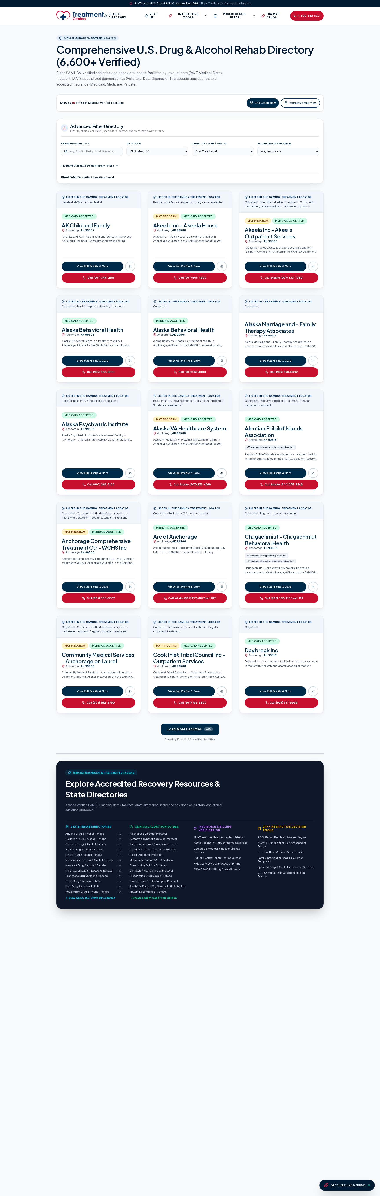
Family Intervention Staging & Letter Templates (280, 859)
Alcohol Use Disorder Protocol (148, 834)
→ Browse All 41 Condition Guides (153, 898)
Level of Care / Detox (209, 143)
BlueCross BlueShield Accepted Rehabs (218, 837)
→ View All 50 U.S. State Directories (90, 898)
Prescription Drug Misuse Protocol (151, 876)
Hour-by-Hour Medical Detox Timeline (281, 852)
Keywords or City (75, 143)
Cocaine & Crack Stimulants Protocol (153, 849)
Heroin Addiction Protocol (146, 855)
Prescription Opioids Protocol (148, 865)
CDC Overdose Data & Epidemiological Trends (281, 874)
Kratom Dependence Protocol (148, 892)
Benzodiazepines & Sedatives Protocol (154, 844)
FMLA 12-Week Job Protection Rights (217, 863)
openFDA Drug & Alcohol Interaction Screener (286, 867)
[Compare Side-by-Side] (130, 266)
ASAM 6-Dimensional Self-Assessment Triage (282, 844)
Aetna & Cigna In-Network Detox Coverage (220, 843)
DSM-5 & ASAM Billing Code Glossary (217, 869)
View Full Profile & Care (92, 266)
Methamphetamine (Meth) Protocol (151, 860)
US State (133, 143)
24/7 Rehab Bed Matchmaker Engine (282, 837)
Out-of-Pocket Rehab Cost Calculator (217, 858)
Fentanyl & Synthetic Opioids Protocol (153, 839)
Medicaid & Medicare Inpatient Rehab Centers (217, 850)
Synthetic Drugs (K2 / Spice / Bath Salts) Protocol (158, 886)
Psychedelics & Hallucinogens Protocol (154, 881)
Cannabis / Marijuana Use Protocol (151, 870)
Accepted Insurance (274, 143)
